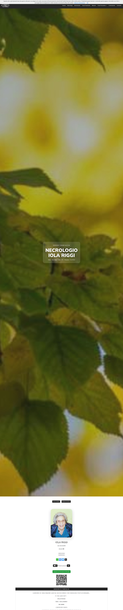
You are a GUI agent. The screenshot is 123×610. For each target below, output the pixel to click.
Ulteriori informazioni (79, 3)
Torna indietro (56, 501)
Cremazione (112, 5)
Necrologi (69, 5)
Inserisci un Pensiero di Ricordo (61, 571)
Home (64, 5)
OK (87, 3)
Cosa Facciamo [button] (102, 5)
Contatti (119, 5)
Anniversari (77, 5)
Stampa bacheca (66, 501)
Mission (94, 5)
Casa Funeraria (86, 5)
